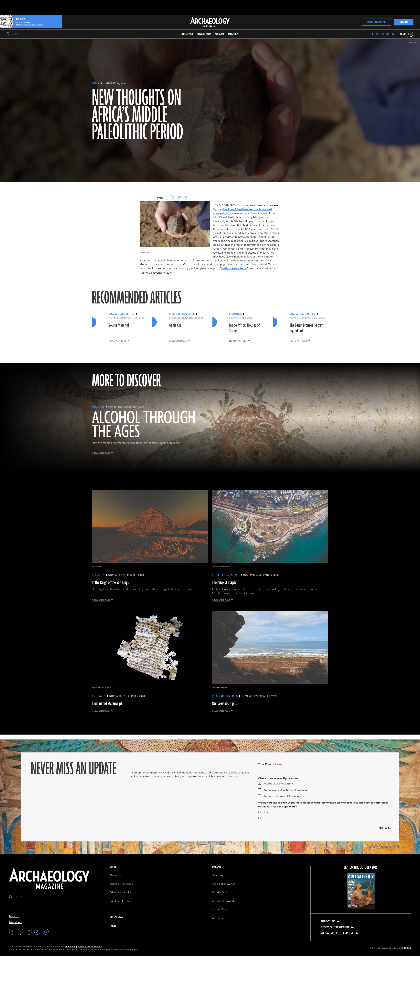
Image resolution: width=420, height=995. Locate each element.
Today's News (116, 917)
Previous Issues (204, 34)
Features (217, 875)
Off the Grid (219, 892)
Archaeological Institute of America (285, 790)
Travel (113, 926)
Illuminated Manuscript (107, 703)
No (265, 818)
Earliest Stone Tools (234, 268)
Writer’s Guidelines (121, 884)
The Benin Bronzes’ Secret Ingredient (306, 328)
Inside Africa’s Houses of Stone (244, 328)
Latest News (234, 34)
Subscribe (404, 22)
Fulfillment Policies (121, 901)
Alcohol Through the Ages (144, 425)
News (95, 83)
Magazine (278, 783)
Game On (175, 325)
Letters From (220, 909)
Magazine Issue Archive (337, 933)
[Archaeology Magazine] (49, 890)
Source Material (119, 325)
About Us (115, 875)
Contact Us (14, 916)
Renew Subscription (376, 22)
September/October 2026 (361, 867)
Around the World (223, 901)
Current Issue (187, 34)
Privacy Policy (15, 922)
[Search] (8, 34)
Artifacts (217, 918)
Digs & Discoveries (223, 884)
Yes (265, 812)
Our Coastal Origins (224, 703)
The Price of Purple (224, 582)
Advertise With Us (120, 892)
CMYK (407, 948)
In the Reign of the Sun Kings (110, 582)
